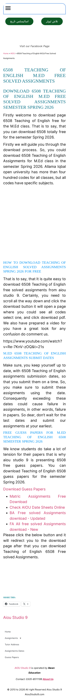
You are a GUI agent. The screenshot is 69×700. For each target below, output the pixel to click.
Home (6, 53)
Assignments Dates (14, 651)
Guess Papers (12, 657)
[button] (8, 8)
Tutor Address (12, 644)
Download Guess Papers (24, 489)
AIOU (12, 53)
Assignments (11, 638)
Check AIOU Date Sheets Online (37, 507)
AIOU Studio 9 (22, 667)
